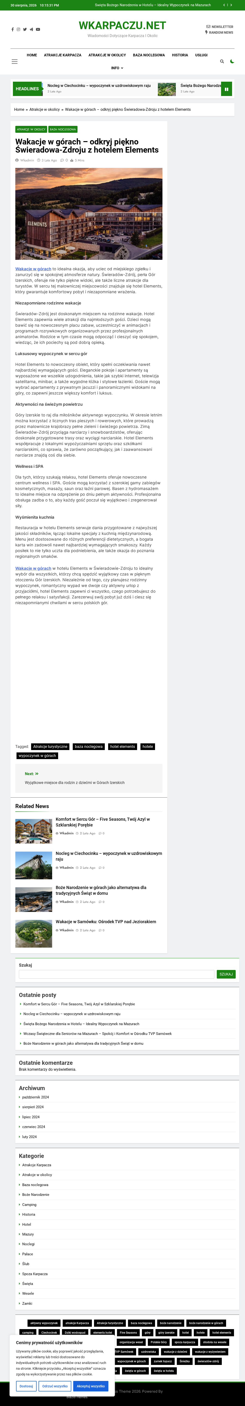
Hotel (26, 1224)
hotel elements (122, 746)
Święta (27, 1284)
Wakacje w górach (33, 268)
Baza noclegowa (149, 55)
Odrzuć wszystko (55, 1386)
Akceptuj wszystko (91, 1386)
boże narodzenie (170, 1323)
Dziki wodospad (75, 1332)
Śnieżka (185, 1361)
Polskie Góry (159, 1342)
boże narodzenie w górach (206, 1323)
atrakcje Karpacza (77, 1323)
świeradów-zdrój (208, 1361)
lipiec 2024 (30, 1117)
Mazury (28, 1234)
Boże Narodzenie (35, 1195)
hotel (185, 1332)
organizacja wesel (131, 1342)
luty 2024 (29, 1137)
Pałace (27, 1254)
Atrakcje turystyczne (50, 746)
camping (27, 1332)
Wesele (28, 1293)
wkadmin (27, 160)
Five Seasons (128, 1332)
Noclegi (28, 1244)
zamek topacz (163, 1361)
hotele (148, 746)
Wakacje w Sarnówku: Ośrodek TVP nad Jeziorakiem (106, 921)
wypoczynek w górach (37, 755)
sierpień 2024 (33, 1107)
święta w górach (135, 1371)
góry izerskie (166, 1332)
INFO (115, 68)
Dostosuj (26, 1386)
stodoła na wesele (214, 1342)
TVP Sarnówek (123, 1351)
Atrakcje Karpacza (62, 55)
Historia (180, 55)
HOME (32, 55)
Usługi (201, 55)
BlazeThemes (77, 1397)
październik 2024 (35, 1097)
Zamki (27, 1303)
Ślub (25, 1264)
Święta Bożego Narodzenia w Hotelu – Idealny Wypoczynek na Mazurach (81, 1024)
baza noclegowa (89, 746)
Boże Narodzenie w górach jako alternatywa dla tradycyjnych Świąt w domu (83, 1043)
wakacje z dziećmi (175, 1351)
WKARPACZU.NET (122, 25)
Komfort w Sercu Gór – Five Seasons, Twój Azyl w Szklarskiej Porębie (79, 1004)
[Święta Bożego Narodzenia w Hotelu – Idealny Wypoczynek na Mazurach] (145, 92)
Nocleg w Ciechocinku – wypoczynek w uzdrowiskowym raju (77, 85)
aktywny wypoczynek (44, 1323)
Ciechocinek (49, 1332)
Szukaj (25, 965)
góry (147, 1332)
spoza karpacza (185, 1342)
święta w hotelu (164, 1371)
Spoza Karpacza (35, 1274)
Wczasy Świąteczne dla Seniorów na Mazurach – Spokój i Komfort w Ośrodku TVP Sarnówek (145, 5)
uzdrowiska (148, 1351)
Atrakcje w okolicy (107, 55)
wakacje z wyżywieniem (210, 1351)
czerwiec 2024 (33, 1127)
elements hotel (102, 1332)
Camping (29, 1205)
